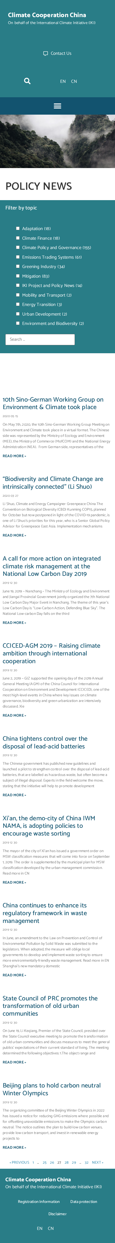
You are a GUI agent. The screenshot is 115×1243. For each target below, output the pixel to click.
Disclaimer (57, 1214)
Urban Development (44, 314)
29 (74, 1163)
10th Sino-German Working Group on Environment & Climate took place (53, 404)
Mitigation (35, 276)
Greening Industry (43, 267)
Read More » (14, 456)
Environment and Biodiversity (53, 323)
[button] (27, 81)
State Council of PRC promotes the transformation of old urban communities (50, 1006)
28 (66, 1163)
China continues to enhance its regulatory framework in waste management (45, 913)
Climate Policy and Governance (56, 248)
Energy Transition (42, 304)
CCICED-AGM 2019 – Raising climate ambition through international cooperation (52, 654)
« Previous (19, 1163)
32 (86, 1163)
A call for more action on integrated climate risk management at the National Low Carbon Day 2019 (52, 567)
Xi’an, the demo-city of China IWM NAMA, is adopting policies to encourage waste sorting (49, 826)
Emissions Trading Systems (52, 257)
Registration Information (39, 1201)
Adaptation (36, 229)
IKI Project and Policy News (52, 285)
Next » (97, 1163)
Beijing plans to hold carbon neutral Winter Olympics (52, 1090)
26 (52, 1163)
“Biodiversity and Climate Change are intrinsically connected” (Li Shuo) (53, 483)
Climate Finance (41, 238)
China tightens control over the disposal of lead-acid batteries (45, 743)
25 (45, 1163)
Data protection (83, 1201)
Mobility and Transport (47, 295)
